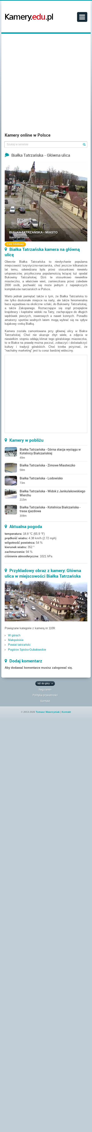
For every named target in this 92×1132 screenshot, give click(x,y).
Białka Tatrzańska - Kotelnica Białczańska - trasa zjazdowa (50, 509)
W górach (14, 635)
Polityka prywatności (45, 695)
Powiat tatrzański (19, 644)
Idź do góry (44, 683)
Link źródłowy (15, 244)
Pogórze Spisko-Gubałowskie (27, 649)
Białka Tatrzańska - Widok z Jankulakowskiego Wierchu (52, 493)
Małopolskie (15, 640)
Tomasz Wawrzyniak (48, 712)
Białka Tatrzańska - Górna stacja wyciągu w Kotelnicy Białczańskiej (50, 451)
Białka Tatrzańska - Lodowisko (41, 478)
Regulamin (45, 689)
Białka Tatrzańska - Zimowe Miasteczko (47, 465)
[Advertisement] (46, 84)
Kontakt (45, 701)
